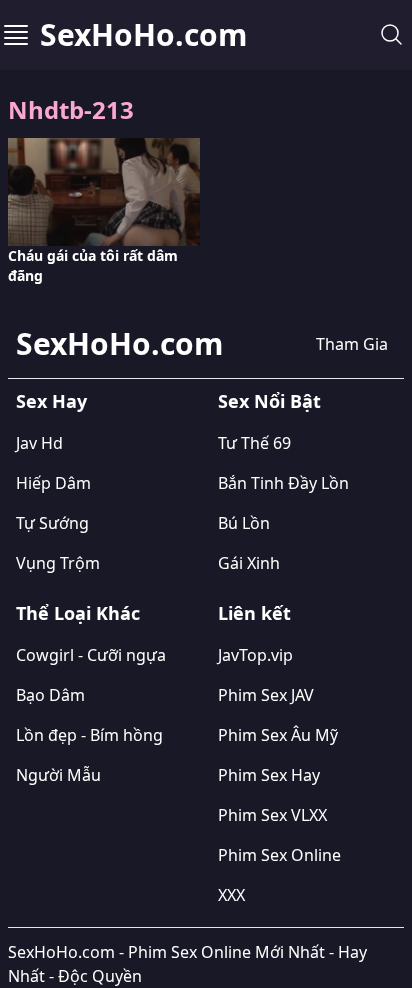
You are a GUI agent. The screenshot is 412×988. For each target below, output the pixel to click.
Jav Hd (39, 443)
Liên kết (254, 613)
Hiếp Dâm (53, 483)
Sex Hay (51, 401)
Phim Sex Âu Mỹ (278, 735)
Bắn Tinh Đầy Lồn (283, 483)
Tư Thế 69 (254, 443)
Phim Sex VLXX (272, 815)
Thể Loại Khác (78, 613)
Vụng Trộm (58, 563)
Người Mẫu (58, 775)
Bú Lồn (244, 523)
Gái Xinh (249, 563)
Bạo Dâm (50, 695)
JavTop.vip (255, 655)
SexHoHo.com (143, 35)
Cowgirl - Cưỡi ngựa (91, 655)
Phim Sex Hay (269, 775)
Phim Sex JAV (266, 695)
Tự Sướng (52, 523)
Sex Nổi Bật (269, 401)
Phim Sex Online (279, 855)
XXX (231, 895)
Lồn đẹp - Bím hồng (89, 735)
